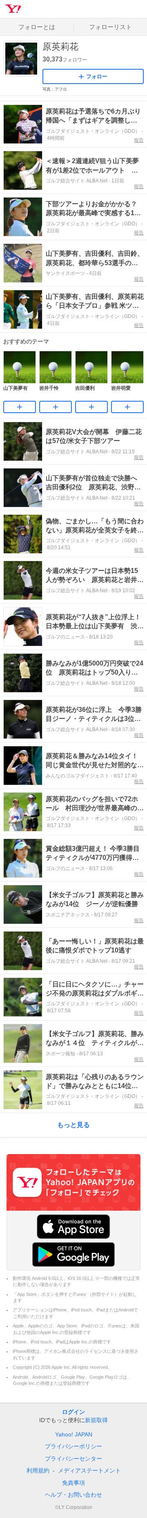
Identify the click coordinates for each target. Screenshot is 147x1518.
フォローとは (36, 26)
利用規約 (38, 1470)
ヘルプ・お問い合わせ (73, 1494)
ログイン (73, 1412)
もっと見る (73, 1124)
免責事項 (73, 1482)
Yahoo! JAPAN (73, 1434)
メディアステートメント (89, 1470)
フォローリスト (110, 26)
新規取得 (96, 1420)
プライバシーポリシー (73, 1446)
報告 (139, 140)
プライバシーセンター (73, 1458)
